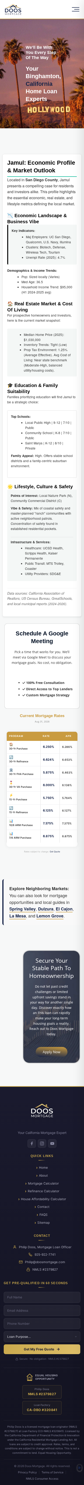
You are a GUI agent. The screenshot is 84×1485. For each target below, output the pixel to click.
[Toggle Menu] (75, 9)
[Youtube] (52, 1143)
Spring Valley (22, 909)
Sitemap (43, 1222)
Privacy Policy (27, 1472)
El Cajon (64, 909)
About (43, 1175)
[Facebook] (32, 1143)
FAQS (43, 1215)
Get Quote (55, 851)
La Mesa (17, 916)
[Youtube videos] (79, 1468)
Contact (43, 1207)
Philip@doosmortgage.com (45, 1262)
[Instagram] (42, 1143)
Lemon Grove (49, 916)
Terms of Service (52, 1472)
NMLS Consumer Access (42, 1478)
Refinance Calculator (43, 1191)
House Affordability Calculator (43, 1199)
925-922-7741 (45, 1254)
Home (43, 1167)
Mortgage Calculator (43, 1183)
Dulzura (45, 909)
